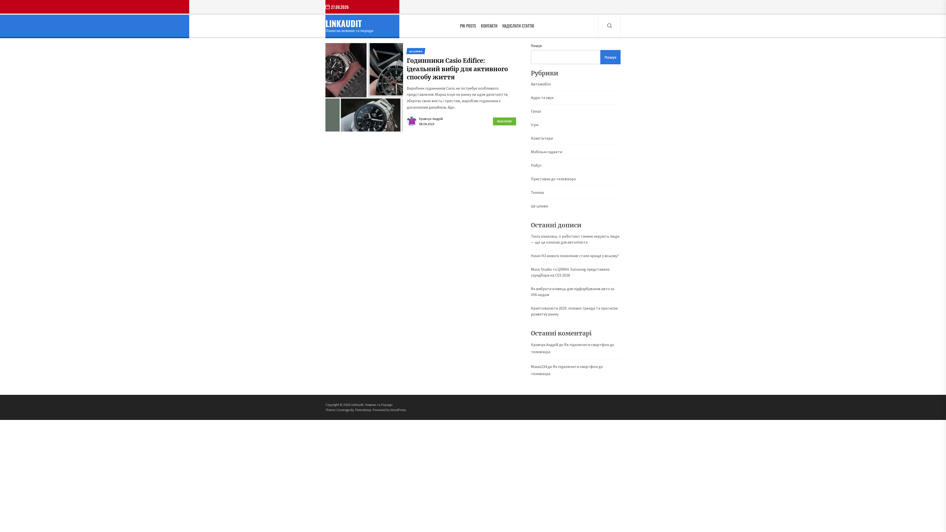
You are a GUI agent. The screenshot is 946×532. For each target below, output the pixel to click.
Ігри (534, 124)
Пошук (536, 45)
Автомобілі (541, 84)
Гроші (536, 111)
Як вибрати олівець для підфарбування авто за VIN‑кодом (572, 291)
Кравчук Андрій (431, 118)
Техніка (537, 192)
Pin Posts (468, 25)
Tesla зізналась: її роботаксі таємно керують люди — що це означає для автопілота (575, 239)
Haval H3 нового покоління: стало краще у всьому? (575, 255)
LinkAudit (343, 23)
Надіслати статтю (518, 25)
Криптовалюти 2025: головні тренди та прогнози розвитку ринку (574, 311)
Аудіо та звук (542, 97)
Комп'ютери (542, 138)
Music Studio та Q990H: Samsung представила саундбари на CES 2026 (570, 272)
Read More (504, 121)
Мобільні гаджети (546, 151)
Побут (536, 165)
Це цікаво (539, 205)
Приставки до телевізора (553, 178)
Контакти (489, 25)
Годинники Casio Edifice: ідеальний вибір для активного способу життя (457, 69)
